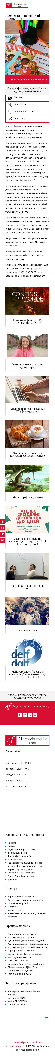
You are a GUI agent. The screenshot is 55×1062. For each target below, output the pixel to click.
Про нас (12, 842)
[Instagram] (25, 715)
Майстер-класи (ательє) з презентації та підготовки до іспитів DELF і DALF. (27, 674)
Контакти (12, 879)
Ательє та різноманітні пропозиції (25, 900)
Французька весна (17, 852)
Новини (12, 846)
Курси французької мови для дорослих (28, 943)
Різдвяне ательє (27, 630)
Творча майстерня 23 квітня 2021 (27, 587)
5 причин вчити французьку (23, 933)
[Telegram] (30, 715)
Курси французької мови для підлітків (27, 947)
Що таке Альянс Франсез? (21, 872)
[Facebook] (20, 715)
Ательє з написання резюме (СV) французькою (27, 410)
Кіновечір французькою (27, 497)
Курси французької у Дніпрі (22, 937)
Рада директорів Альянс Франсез (25, 862)
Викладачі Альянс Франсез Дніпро (26, 963)
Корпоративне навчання (21, 950)
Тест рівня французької (20, 973)
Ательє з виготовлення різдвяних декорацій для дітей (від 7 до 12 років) (27, 541)
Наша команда (15, 859)
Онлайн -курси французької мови (25, 953)
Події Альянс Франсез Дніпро (23, 849)
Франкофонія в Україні (19, 856)
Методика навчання (18, 960)
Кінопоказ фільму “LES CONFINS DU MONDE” (27, 321)
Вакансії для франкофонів (21, 876)
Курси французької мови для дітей (26, 940)
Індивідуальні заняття (19, 957)
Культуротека (15, 909)
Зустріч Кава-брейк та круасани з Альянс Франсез (27, 454)
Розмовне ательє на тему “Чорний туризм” (27, 365)
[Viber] (35, 715)
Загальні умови (22, 1042)
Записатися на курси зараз (27, 79)
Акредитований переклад (21, 896)
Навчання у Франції (18, 903)
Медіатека (13, 906)
